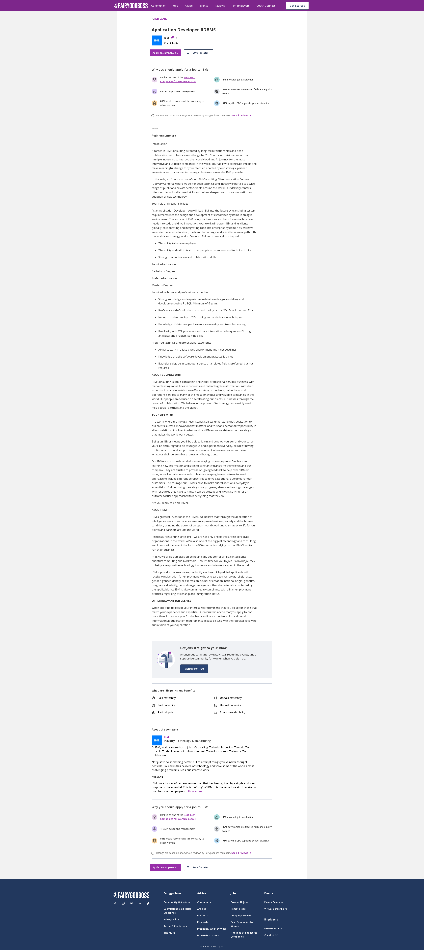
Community (158, 5)
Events (204, 5)
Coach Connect (266, 5)
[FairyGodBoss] (131, 895)
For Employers (241, 5)
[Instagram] (123, 903)
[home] (131, 5)
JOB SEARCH (161, 18)
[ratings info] (153, 115)
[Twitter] (131, 903)
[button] (198, 52)
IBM (166, 737)
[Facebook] (115, 903)
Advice (189, 5)
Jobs (175, 5)
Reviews (220, 5)
